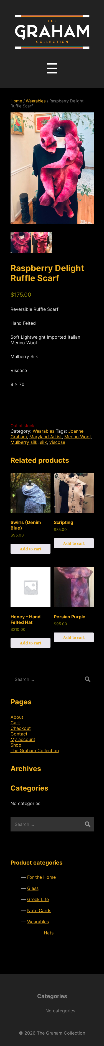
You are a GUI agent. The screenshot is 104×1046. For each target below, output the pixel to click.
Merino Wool (77, 436)
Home (16, 101)
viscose (57, 442)
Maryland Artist (45, 436)
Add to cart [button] (30, 548)
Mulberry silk (24, 442)
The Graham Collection (35, 750)
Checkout (21, 728)
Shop (16, 745)
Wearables (36, 101)
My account (23, 739)
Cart (15, 722)
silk (43, 442)
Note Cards (39, 910)
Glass (33, 888)
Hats (49, 933)
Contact (19, 734)
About (17, 717)
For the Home (41, 877)
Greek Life (38, 899)
